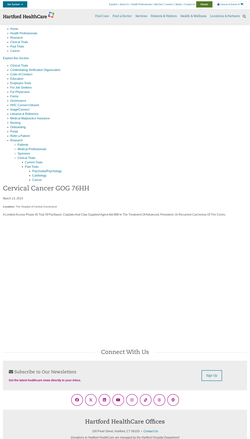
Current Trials (33, 162)
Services (141, 16)
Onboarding (18, 127)
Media (179, 4)
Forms (14, 96)
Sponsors (24, 153)
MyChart (158, 4)
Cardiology (39, 175)
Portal (14, 131)
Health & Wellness (193, 16)
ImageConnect (19, 109)
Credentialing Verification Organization (35, 69)
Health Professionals (141, 4)
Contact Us (189, 4)
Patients (23, 144)
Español (113, 4)
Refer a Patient (20, 135)
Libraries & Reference (24, 113)
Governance (18, 100)
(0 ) (241, 4)
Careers (169, 4)
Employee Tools (20, 83)
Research (16, 37)
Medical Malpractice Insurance (30, 118)
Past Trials (17, 46)
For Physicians (20, 91)
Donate (204, 4)
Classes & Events (228, 4)
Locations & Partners (225, 16)
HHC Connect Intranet (24, 105)
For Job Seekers (21, 87)
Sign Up (211, 375)
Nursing (15, 122)
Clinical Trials (19, 42)
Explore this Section (16, 58)
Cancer (15, 50)
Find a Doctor (122, 16)
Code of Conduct (21, 74)
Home (14, 28)
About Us (124, 4)
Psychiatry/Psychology (47, 171)
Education (16, 78)
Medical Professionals (32, 149)
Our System (14, 4)
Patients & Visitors (164, 16)
